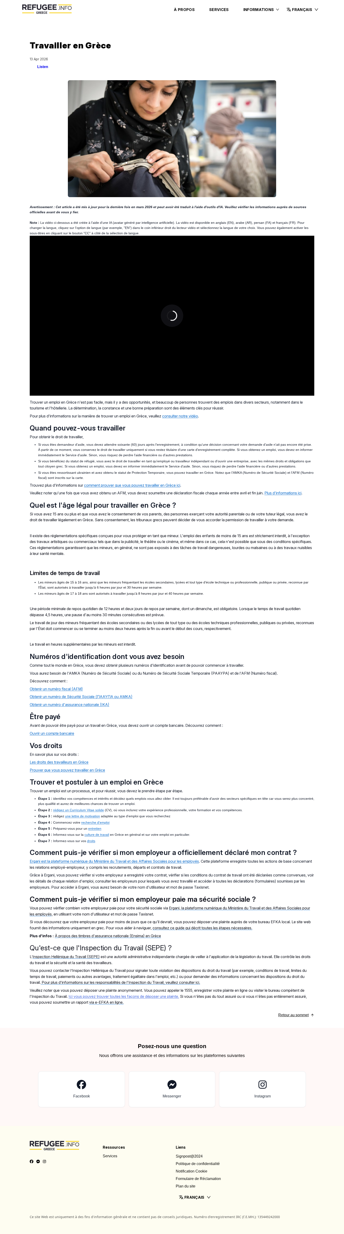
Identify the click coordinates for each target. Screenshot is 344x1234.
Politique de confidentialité (198, 1164)
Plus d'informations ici (282, 493)
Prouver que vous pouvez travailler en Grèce (67, 770)
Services (219, 9)
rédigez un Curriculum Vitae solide (78, 810)
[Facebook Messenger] (38, 1162)
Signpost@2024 (189, 1156)
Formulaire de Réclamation (198, 1179)
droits (91, 841)
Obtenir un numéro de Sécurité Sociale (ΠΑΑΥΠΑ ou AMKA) (81, 696)
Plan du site (185, 1186)
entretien (94, 828)
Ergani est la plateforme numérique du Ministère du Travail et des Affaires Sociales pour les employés (114, 861)
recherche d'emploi (95, 822)
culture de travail (96, 834)
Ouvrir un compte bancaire (52, 733)
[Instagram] (44, 1162)
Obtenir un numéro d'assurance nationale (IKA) (69, 704)
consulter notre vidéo (180, 416)
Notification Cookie (191, 1171)
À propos (184, 9)
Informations (258, 9)
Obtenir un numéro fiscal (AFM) (56, 689)
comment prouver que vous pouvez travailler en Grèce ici (132, 485)
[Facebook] (31, 1162)
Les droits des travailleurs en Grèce (59, 762)
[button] (302, 9)
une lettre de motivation (82, 816)
